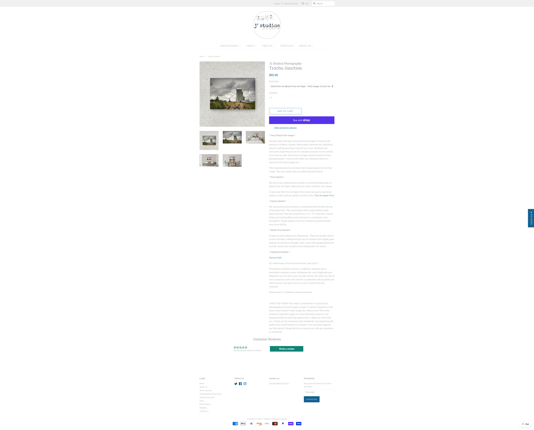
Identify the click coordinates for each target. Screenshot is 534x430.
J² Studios (266, 419)
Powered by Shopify (279, 419)
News (202, 383)
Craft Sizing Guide (207, 397)
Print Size (274, 81)
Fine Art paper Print (324, 195)
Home (202, 56)
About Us (305, 45)
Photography (229, 45)
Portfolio (287, 45)
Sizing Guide (275, 257)
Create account (291, 3)
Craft (250, 45)
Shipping (203, 408)
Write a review (286, 348)
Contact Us (204, 411)
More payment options (285, 127)
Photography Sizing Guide (210, 394)
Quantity (273, 92)
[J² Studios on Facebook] (240, 384)
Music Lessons (206, 390)
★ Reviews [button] (531, 218)
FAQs (202, 401)
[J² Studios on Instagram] (244, 384)
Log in (277, 3)
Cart (307, 3)
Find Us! (267, 45)
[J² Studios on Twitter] (235, 384)
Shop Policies (205, 404)
